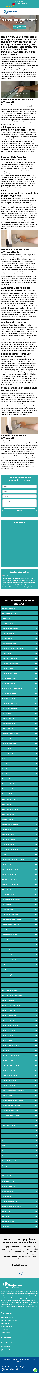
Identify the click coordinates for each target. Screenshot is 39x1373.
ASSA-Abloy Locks (8, 638)
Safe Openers (6, 1156)
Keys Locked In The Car (9, 960)
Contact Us (4, 1329)
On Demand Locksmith (9, 1075)
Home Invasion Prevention (10, 925)
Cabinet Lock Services (9, 703)
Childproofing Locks (8, 723)
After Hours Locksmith (9, 633)
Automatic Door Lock (9, 643)
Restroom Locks (7, 1141)
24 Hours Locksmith (8, 608)
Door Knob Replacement (10, 779)
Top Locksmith (7, 1196)
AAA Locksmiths (7, 623)
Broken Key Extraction (9, 683)
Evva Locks (5, 854)
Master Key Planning (8, 1030)
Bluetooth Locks (7, 668)
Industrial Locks (7, 945)
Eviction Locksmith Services (11, 849)
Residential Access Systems (11, 1131)
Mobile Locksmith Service (10, 1045)
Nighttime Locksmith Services (11, 1065)
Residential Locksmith (9, 1136)
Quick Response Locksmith (11, 1116)
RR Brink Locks (7, 1146)
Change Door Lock (8, 718)
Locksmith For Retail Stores (11, 1005)
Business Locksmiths (9, 698)
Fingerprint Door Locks (9, 879)
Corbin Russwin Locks (9, 744)
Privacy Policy (5, 1332)
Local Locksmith (7, 970)
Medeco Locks (7, 1040)
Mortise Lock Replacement (11, 1055)
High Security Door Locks (10, 914)
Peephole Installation (9, 1085)
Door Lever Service (8, 789)
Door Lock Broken (8, 794)
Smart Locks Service (8, 1181)
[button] (19, 1273)
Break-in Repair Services (10, 678)
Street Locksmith (7, 1191)
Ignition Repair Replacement (11, 940)
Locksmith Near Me (8, 1010)
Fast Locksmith (7, 864)
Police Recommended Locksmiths (13, 1090)
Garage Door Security (9, 894)
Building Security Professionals (12, 688)
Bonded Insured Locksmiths (11, 673)
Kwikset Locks (6, 965)
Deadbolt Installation (9, 749)
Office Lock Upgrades (9, 1070)
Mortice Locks (6, 1050)
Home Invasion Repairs (9, 930)
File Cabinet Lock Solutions (11, 869)
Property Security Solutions (11, 1105)
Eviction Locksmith (8, 844)
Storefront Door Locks (9, 1186)
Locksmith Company (8, 1000)
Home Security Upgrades (10, 935)
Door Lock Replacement (10, 809)
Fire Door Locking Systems (10, 884)
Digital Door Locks (8, 759)
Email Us (7, 1346)
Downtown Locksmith (9, 819)
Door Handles (6, 769)
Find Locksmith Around (9, 874)
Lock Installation (7, 985)
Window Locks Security (9, 1221)
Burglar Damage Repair (9, 693)
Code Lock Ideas (7, 729)
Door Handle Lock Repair (10, 764)
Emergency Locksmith (9, 839)
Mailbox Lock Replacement (11, 1025)
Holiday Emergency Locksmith (11, 920)
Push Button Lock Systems (10, 1111)
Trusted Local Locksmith (10, 1201)
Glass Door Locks (7, 909)
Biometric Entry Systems (10, 663)
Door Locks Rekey (8, 814)
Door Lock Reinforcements (11, 799)
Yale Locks (5, 1226)
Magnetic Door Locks (9, 1020)
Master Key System (8, 1035)
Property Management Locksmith (13, 1100)
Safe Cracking (6, 1151)
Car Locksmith (6, 713)
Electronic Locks (7, 829)
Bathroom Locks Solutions (10, 658)
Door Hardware (7, 774)
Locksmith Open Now (9, 1015)
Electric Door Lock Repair (10, 824)
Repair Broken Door (8, 1126)
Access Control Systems (10, 628)
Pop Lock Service (7, 1095)
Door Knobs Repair (8, 784)
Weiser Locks (6, 1211)
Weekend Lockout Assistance (11, 1206)
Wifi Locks (5, 1216)
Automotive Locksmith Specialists (13, 648)
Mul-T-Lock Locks (8, 1060)
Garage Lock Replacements (11, 899)
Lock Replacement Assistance (12, 995)
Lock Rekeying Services (9, 990)
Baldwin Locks (6, 653)
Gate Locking (6, 904)
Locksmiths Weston (22, 1359)
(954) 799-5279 (19, 27)
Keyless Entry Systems (9, 955)
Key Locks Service (8, 950)
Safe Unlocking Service (9, 1161)
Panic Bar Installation (9, 1080)
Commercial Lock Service (10, 733)
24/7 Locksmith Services (10, 613)
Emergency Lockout (8, 834)
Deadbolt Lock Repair (9, 754)
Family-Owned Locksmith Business (13, 859)
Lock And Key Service (9, 975)
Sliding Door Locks (8, 1176)
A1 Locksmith (6, 618)
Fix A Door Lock (7, 889)
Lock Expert (6, 980)
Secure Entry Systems (9, 1171)
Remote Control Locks (9, 1121)
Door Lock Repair (7, 804)
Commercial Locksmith (9, 739)
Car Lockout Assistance (10, 708)
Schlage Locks (7, 1166)
